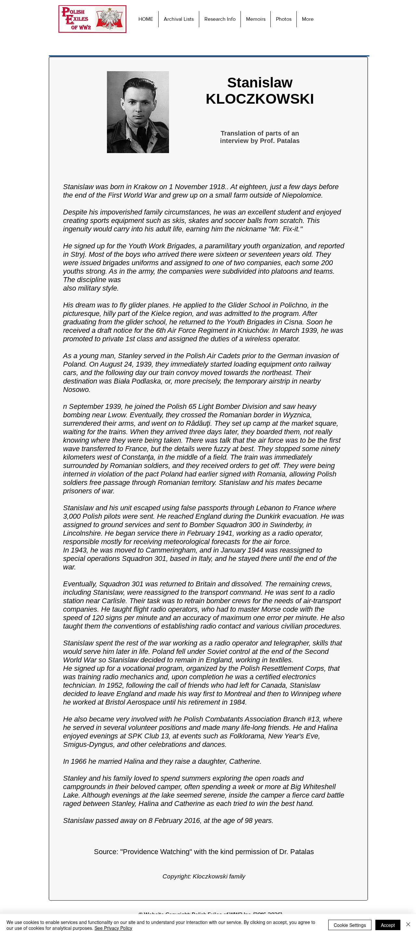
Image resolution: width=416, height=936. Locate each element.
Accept (388, 925)
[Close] (408, 925)
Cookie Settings (350, 925)
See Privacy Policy (113, 928)
